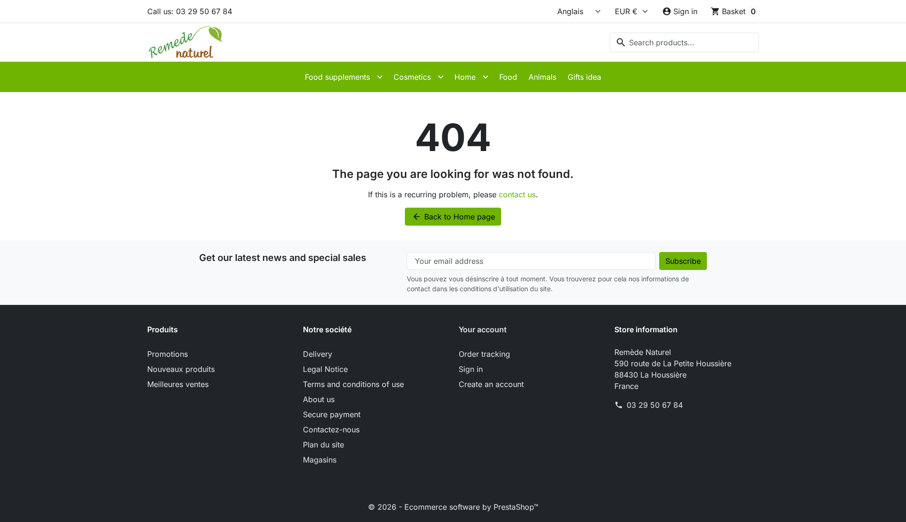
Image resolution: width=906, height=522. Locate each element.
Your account (483, 329)
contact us (517, 194)
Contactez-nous (331, 429)
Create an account (491, 384)
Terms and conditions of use (353, 384)
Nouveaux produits (181, 369)
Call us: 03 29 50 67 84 (189, 11)
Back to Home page (453, 216)
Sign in (471, 369)
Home (465, 77)
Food (508, 77)
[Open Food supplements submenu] (380, 77)
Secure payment (332, 414)
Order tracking (484, 354)
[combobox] (684, 42)
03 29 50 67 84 (655, 405)
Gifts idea (584, 77)
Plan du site (323, 444)
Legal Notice (325, 369)
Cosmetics (412, 77)
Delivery (317, 354)
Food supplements (337, 77)
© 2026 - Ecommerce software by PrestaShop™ (453, 507)
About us (319, 399)
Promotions (167, 354)
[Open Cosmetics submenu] (441, 77)
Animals (542, 77)
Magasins (319, 459)
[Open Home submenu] (485, 77)
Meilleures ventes (178, 384)
